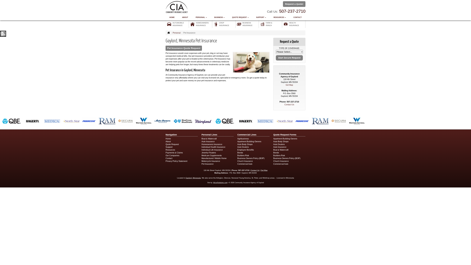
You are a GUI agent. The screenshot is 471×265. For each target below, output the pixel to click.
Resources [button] (279, 17)
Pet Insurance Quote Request (183, 48)
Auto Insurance (208, 141)
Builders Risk (243, 155)
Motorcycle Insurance (211, 161)
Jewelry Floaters (209, 153)
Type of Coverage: (289, 48)
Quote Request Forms (284, 134)
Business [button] (218, 17)
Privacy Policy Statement (176, 161)
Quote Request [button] (239, 17)
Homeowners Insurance (212, 144)
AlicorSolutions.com (220, 183)
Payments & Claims (174, 153)
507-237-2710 (292, 11)
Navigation (171, 134)
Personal (177, 33)
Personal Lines (209, 134)
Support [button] (260, 17)
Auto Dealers (243, 147)
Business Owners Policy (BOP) (250, 158)
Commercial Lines (246, 134)
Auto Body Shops (245, 144)
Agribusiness (243, 139)
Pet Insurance (208, 164)
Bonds (240, 153)
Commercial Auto (244, 164)
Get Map (289, 85)
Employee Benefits (245, 150)
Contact (297, 17)
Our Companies (172, 155)
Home (172, 17)
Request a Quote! (294, 4)
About (185, 17)
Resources (170, 150)
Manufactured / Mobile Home (214, 158)
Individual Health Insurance (213, 147)
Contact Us (289, 105)
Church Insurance (245, 161)
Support (169, 147)
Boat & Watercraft (209, 139)
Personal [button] (201, 17)
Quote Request (172, 144)
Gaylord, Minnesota (193, 178)
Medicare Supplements (212, 155)
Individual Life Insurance (212, 150)
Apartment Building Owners (249, 141)
